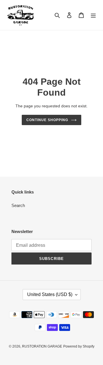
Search (18, 205)
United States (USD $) (49, 294)
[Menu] (93, 15)
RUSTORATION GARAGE (42, 346)
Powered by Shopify (78, 346)
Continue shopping (47, 120)
